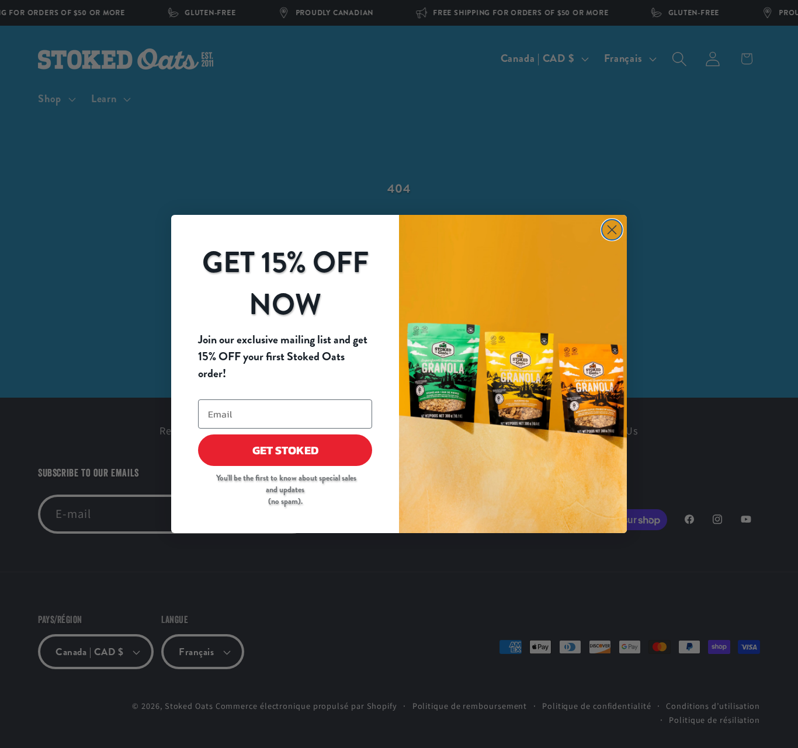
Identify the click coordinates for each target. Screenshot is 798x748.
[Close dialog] (612, 230)
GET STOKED (285, 450)
